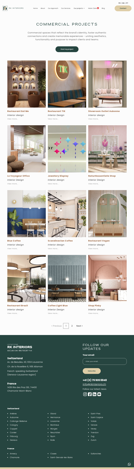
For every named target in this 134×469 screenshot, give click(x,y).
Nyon (52, 436)
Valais (93, 421)
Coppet (13, 428)
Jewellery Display (58, 175)
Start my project (67, 49)
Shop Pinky (94, 305)
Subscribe (92, 371)
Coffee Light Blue (58, 305)
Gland (53, 413)
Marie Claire (92, 8)
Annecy (13, 453)
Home (35, 8)
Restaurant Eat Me (18, 111)
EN (123, 3)
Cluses (53, 453)
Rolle (52, 440)
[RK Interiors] (13, 8)
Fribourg (14, 436)
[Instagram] (85, 394)
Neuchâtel (55, 432)
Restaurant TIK (56, 111)
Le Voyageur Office (18, 175)
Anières (13, 413)
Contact (123, 8)
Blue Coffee (14, 240)
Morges (53, 428)
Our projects (78, 8)
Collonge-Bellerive (18, 421)
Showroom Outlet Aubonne (104, 111)
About (43, 8)
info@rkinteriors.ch (94, 384)
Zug (92, 436)
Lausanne (54, 421)
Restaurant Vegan (99, 240)
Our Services (65, 8)
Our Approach (53, 8)
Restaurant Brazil (17, 305)
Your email (88, 355)
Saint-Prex (95, 413)
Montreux (54, 425)
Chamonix (14, 457)
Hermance (55, 417)
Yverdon (95, 432)
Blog (103, 8)
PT (127, 3)
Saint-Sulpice (97, 417)
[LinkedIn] (94, 394)
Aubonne (14, 417)
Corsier (13, 432)
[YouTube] (99, 394)
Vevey (93, 428)
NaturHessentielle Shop (102, 175)
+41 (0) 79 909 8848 (95, 380)
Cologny (14, 425)
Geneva (13, 440)
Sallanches (96, 453)
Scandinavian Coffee (60, 240)
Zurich (93, 440)
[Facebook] (90, 394)
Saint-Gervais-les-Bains (61, 457)
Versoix (94, 425)
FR (119, 3)
